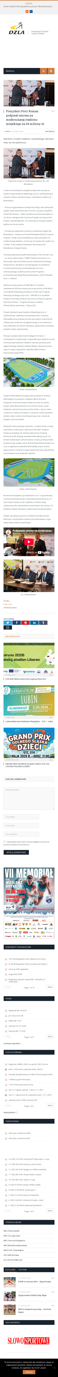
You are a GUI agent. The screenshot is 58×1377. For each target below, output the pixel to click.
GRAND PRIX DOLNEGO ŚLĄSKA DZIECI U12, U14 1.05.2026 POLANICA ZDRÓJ (27, 765)
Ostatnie (22, 1269)
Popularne (10, 1269)
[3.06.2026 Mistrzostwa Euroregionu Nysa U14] (29, 659)
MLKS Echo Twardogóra (14, 1250)
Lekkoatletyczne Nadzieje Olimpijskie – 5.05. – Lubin (29, 721)
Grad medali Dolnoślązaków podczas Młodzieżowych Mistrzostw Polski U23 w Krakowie (30, 6)
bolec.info (8, 604)
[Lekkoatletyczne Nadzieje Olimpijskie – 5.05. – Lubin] (29, 701)
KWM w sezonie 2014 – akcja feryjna (34, 1281)
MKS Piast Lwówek (11, 1231)
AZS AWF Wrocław (11, 1255)
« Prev (7, 987)
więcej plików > (10, 1112)
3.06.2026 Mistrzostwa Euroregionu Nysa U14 (25, 679)
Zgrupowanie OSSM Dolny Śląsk (32, 1295)
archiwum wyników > (12, 1043)
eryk (8, 131)
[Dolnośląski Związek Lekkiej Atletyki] (29, 29)
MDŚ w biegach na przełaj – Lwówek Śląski (34, 1310)
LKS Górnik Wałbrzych (13, 1260)
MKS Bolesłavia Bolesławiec (15, 1245)
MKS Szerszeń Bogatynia (14, 1240)
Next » (50, 987)
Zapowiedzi (49, 131)
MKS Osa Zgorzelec (12, 1235)
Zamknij (29, 1372)
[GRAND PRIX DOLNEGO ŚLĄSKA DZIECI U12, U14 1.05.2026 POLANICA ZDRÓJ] (29, 744)
